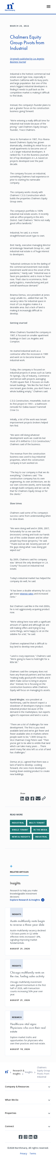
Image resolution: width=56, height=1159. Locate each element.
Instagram (25, 1137)
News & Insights (21, 836)
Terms (33, 1153)
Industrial (18, 822)
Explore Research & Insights (25, 899)
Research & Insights (18, 1072)
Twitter (35, 1137)
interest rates (26, 593)
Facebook (20, 1137)
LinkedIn (30, 1137)
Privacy (23, 1153)
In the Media (40, 829)
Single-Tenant (20, 829)
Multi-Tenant (37, 822)
